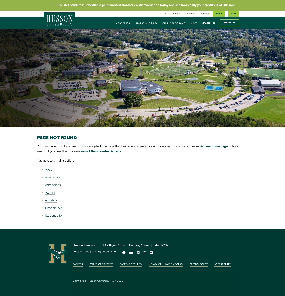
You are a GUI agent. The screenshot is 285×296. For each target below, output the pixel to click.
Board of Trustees (101, 264)
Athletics (51, 200)
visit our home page (214, 146)
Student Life (53, 215)
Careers (78, 264)
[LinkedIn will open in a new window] (137, 253)
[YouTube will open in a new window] (130, 253)
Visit (194, 23)
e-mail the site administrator (101, 151)
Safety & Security (131, 264)
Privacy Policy (199, 264)
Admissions (53, 185)
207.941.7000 (81, 251)
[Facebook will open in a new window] (123, 253)
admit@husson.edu (104, 251)
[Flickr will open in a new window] (151, 253)
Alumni (190, 13)
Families (205, 13)
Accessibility (222, 264)
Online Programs (173, 23)
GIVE (233, 13)
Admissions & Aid (146, 23)
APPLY (218, 13)
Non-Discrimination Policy (166, 264)
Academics (123, 23)
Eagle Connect (173, 13)
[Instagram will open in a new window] (144, 253)
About (49, 169)
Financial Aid (53, 208)
